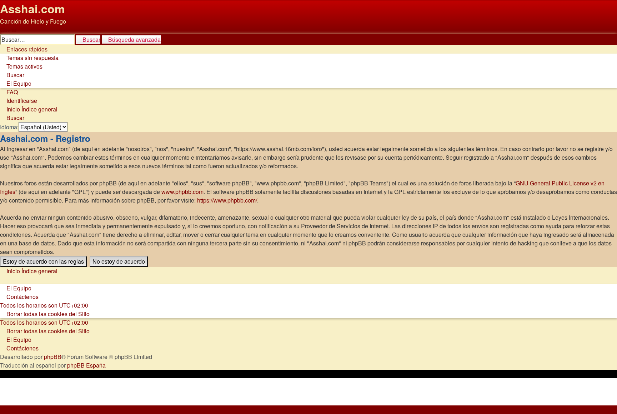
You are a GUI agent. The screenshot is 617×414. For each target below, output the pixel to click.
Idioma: (9, 127)
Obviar (8, 30)
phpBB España (86, 365)
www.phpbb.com (182, 192)
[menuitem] (29, 58)
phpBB (52, 357)
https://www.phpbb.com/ (227, 200)
